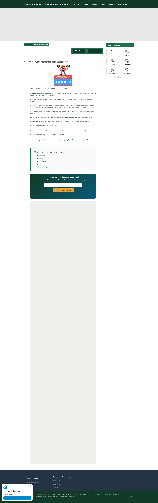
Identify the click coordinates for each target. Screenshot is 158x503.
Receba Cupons (77, 494)
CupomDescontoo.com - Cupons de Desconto (46, 4)
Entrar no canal (17, 498)
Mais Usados (94, 4)
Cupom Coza (39, 164)
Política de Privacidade (59, 481)
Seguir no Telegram (114, 494)
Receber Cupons (122, 4)
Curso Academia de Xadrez (40, 44)
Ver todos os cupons (41, 167)
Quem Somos (56, 484)
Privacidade (86, 494)
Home (73, 4)
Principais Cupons (66, 494)
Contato (55, 487)
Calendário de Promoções (53, 494)
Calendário (112, 4)
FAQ (131, 4)
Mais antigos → (79, 51)
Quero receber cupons (63, 190)
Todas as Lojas (33, 494)
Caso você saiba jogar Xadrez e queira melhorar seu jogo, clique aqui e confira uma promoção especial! (59, 140)
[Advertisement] (79, 25)
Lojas (79, 4)
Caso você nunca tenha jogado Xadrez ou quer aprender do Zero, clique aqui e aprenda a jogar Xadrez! (59, 130)
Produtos (103, 4)
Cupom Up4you (40, 155)
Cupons (86, 4)
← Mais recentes (95, 51)
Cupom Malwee (40, 158)
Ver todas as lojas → (120, 77)
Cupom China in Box (41, 161)
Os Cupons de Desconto (32, 482)
